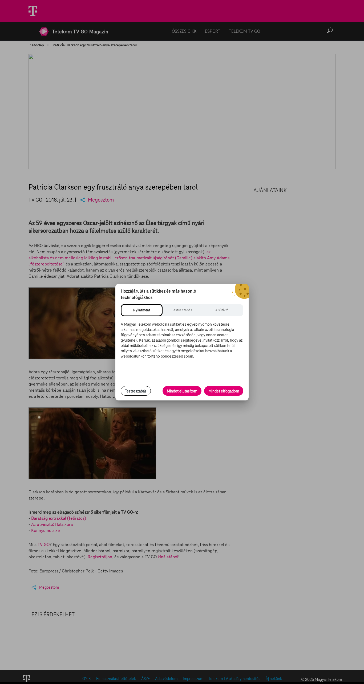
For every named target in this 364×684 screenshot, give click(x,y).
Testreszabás (136, 391)
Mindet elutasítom (182, 391)
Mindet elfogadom (223, 391)
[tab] (142, 310)
